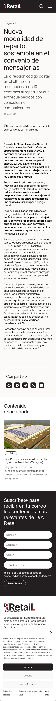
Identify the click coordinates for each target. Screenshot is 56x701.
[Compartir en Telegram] (25, 385)
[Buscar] (41, 6)
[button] (51, 632)
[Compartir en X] (33, 385)
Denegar (28, 675)
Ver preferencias (28, 684)
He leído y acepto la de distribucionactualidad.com (27, 574)
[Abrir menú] (49, 6)
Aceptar (28, 667)
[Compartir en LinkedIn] (41, 385)
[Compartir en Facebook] (9, 385)
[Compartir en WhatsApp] (17, 385)
